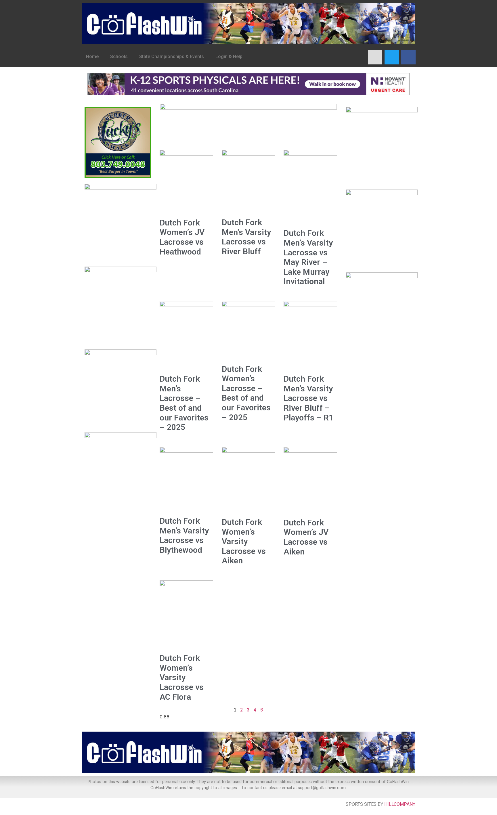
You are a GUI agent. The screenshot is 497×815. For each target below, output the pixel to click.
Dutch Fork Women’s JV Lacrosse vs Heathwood (182, 237)
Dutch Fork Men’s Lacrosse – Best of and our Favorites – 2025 (184, 403)
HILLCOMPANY (399, 804)
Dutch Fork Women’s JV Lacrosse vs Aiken (306, 537)
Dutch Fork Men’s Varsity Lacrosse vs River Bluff (246, 237)
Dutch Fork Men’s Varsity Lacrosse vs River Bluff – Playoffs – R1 (308, 398)
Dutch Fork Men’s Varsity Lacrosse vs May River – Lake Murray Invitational (308, 257)
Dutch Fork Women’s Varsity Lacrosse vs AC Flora (182, 677)
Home (92, 56)
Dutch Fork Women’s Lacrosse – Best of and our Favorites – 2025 (246, 393)
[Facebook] (408, 57)
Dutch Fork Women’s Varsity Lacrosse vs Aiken (244, 541)
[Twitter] (392, 57)
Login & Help (228, 56)
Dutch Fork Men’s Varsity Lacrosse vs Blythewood (184, 535)
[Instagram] (375, 57)
